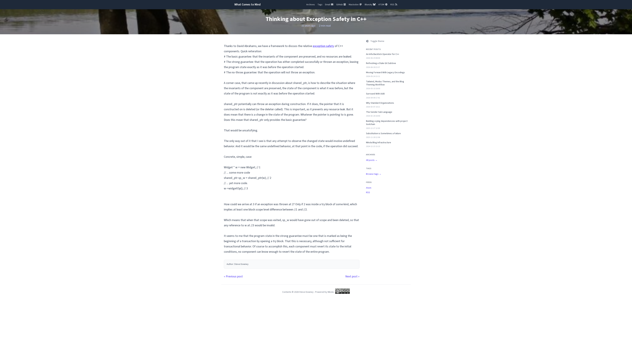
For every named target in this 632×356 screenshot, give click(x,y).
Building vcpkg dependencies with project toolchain (387, 123)
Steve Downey (306, 292)
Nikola (331, 292)
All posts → (371, 160)
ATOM (381, 4)
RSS (392, 4)
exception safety (323, 46)
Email (328, 4)
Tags (319, 4)
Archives (310, 4)
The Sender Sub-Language (379, 112)
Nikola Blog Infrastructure (378, 142)
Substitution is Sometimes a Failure (383, 133)
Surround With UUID (375, 93)
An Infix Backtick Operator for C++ (382, 54)
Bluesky (369, 4)
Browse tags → (373, 174)
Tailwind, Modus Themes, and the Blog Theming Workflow (385, 83)
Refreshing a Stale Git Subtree (381, 63)
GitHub (339, 4)
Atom (368, 188)
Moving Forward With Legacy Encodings (385, 72)
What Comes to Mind (247, 4)
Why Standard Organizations (380, 103)
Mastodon (354, 4)
